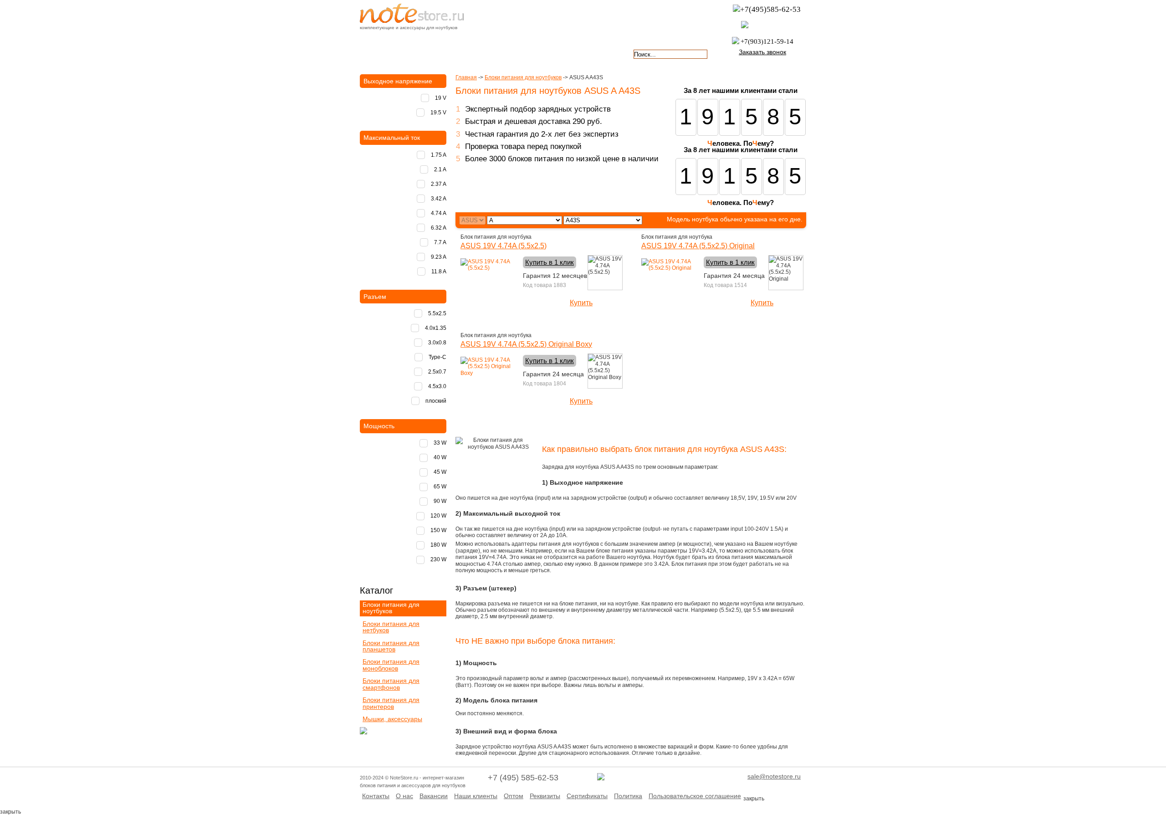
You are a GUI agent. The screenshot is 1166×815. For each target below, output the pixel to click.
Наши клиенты (475, 796)
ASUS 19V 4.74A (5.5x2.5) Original (698, 246)
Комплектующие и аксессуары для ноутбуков (412, 13)
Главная (466, 77)
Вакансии (433, 796)
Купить (581, 303)
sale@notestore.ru (774, 776)
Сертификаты (587, 796)
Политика (628, 796)
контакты (545, 53)
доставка (386, 53)
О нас (404, 796)
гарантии (492, 53)
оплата (439, 53)
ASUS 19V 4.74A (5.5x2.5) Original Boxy (526, 344)
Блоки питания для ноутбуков (523, 77)
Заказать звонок (762, 52)
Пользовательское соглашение (695, 796)
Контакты (375, 796)
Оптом (513, 796)
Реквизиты (545, 796)
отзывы (599, 53)
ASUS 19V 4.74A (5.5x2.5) (503, 246)
